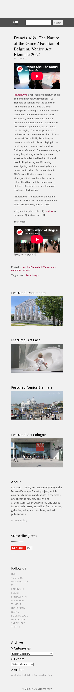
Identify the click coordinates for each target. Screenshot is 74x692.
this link (49, 211)
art (24, 267)
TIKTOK (15, 627)
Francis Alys (32, 275)
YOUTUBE (17, 577)
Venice (26, 270)
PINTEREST (17, 600)
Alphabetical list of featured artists (31, 675)
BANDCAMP (18, 619)
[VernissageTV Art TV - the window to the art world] (28, 9)
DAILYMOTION (20, 581)
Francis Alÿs (20, 94)
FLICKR (15, 592)
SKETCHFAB (18, 623)
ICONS (15, 611)
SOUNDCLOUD (19, 615)
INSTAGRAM (18, 608)
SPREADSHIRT (19, 596)
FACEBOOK (17, 589)
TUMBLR (16, 604)
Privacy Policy (19, 520)
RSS (13, 573)
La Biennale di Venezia (39, 267)
